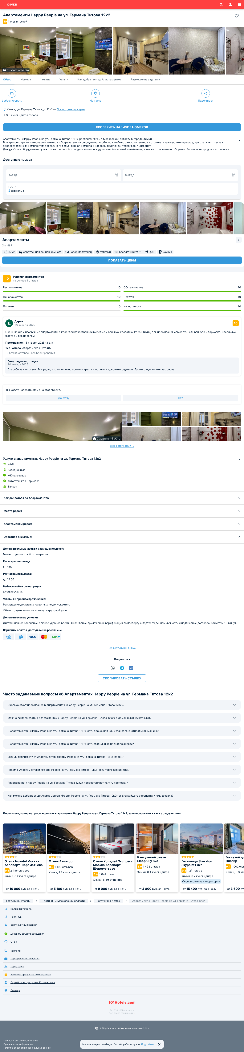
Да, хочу (63, 397)
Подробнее (147, 1044)
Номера (26, 79)
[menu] (239, 4)
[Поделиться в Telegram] (122, 668)
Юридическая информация (18, 1044)
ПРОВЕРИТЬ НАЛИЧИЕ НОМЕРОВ (122, 127)
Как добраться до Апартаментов (99, 79)
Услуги (63, 79)
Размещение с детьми (145, 79)
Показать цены (122, 260)
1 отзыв (45, 79)
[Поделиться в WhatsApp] (112, 668)
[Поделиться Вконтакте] (131, 668)
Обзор (7, 79)
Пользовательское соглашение (20, 1040)
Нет (180, 397)
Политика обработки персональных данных (27, 1047)
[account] (230, 4)
